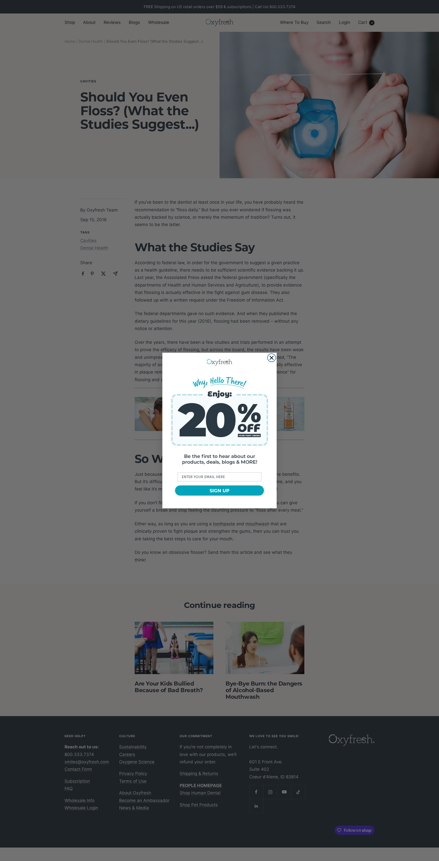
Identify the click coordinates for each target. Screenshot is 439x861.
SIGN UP (219, 490)
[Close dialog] (272, 358)
